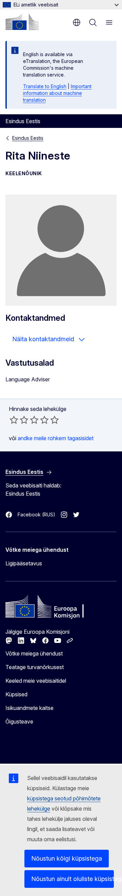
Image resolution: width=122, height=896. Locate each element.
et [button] (76, 22)
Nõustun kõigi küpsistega (66, 858)
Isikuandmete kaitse (29, 707)
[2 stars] (19, 419)
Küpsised (16, 694)
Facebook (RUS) (36, 514)
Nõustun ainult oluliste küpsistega (72, 878)
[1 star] (14, 419)
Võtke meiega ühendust (34, 653)
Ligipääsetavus (23, 563)
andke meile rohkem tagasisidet (56, 438)
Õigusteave (19, 721)
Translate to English (44, 86)
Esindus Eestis (27, 138)
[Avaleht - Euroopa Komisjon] (22, 22)
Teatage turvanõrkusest (34, 667)
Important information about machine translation (57, 93)
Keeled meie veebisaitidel (35, 680)
